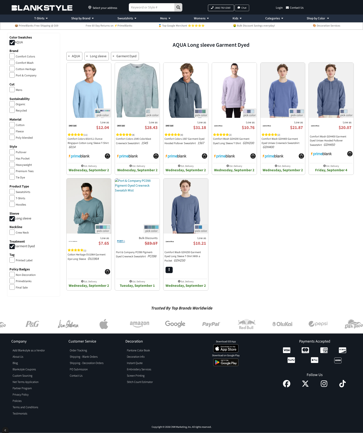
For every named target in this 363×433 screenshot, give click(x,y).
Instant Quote (135, 363)
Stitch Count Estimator (140, 382)
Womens (199, 18)
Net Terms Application (25, 382)
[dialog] (5, 430)
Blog (15, 363)
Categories (272, 18)
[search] (178, 7)
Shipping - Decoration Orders (87, 363)
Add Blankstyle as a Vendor (29, 350)
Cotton (20, 125)
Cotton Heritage (26, 69)
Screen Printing (136, 376)
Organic (20, 104)
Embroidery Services (139, 369)
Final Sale (22, 288)
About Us (18, 357)
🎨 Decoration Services (326, 26)
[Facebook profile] (286, 386)
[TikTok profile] (342, 386)
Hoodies (21, 205)
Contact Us (297, 8)
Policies (17, 401)
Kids (235, 18)
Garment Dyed (25, 246)
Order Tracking (78, 350)
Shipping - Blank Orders (84, 357)
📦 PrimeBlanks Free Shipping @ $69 (36, 26)
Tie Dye (20, 177)
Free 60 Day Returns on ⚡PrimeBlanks (109, 26)
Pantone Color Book (138, 350)
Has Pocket (23, 159)
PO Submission (79, 369)
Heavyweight (24, 165)
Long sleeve (23, 218)
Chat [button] (243, 8)
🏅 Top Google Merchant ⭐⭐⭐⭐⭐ (181, 26)
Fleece (20, 131)
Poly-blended (24, 138)
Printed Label (24, 260)
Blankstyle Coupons (24, 369)
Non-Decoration (26, 275)
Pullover (21, 152)
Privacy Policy (21, 395)
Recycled (21, 111)
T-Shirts (39, 18)
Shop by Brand (80, 18)
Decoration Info (136, 357)
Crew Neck (22, 233)
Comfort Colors (25, 56)
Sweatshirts (125, 18)
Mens (163, 18)
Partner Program (22, 388)
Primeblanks (24, 281)
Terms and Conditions (25, 407)
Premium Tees (25, 171)
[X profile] (305, 386)
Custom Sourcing (22, 376)
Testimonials (20, 414)
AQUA (19, 42)
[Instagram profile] (324, 386)
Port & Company (26, 75)
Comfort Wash (25, 63)
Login (279, 8)
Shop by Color (316, 18)
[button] (221, 8)
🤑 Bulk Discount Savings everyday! (254, 26)
